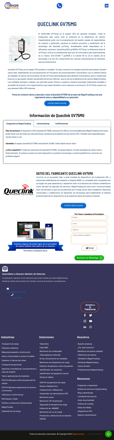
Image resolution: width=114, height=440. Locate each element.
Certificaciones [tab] (61, 123)
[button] (106, 5)
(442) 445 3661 (16, 298)
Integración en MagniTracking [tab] (18, 123)
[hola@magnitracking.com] (8, 289)
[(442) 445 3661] (12, 295)
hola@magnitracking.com (16, 292)
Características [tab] (43, 123)
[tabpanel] (57, 145)
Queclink (39, 177)
